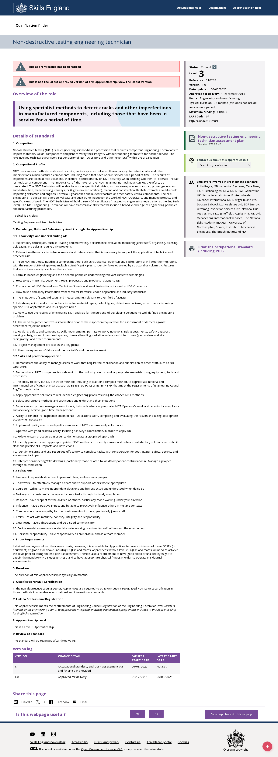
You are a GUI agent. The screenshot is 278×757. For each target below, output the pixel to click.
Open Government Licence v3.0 (101, 749)
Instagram (53, 734)
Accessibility (79, 742)
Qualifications (217, 7)
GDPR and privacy (106, 742)
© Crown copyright (235, 749)
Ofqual (213, 121)
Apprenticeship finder (247, 7)
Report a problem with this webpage (231, 714)
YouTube (32, 734)
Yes (137, 713)
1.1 (17, 666)
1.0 (17, 677)
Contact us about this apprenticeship (222, 160)
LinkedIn (26, 702)
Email (83, 702)
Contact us (133, 742)
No (156, 713)
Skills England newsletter (47, 742)
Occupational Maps (189, 7)
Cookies (183, 742)
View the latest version (135, 82)
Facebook (63, 702)
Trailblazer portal (159, 742)
